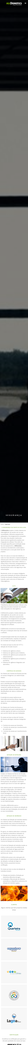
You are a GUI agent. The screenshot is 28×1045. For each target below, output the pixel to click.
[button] (25, 3)
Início (2, 524)
